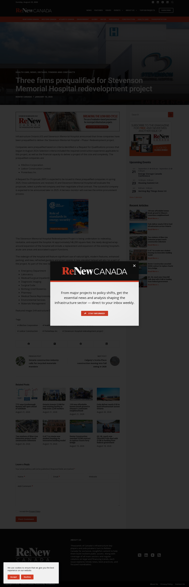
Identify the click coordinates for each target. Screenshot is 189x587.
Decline (27, 577)
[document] (94, 293)
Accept (13, 577)
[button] (134, 265)
